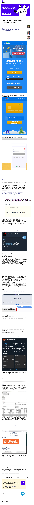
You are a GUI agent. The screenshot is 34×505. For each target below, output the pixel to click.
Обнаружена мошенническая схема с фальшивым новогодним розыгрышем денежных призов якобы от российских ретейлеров (11, 29)
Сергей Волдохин (29, 39)
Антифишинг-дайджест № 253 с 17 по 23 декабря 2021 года (7, 477)
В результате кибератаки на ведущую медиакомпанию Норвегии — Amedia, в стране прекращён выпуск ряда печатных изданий (14, 322)
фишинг (7, 474)
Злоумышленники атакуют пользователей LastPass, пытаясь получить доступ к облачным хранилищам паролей (12, 193)
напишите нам (13, 486)
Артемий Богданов (29, 34)
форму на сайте (8, 486)
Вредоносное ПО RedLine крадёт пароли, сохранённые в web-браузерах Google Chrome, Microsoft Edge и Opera (12, 230)
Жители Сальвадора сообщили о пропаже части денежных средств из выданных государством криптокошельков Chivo (13, 336)
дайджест (5, 474)
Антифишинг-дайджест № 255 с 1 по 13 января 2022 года (23, 477)
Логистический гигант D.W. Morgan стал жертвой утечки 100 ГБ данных (13, 383)
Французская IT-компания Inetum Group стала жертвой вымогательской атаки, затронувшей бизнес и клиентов (11, 465)
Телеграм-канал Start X (6, 491)
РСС (7, 501)
